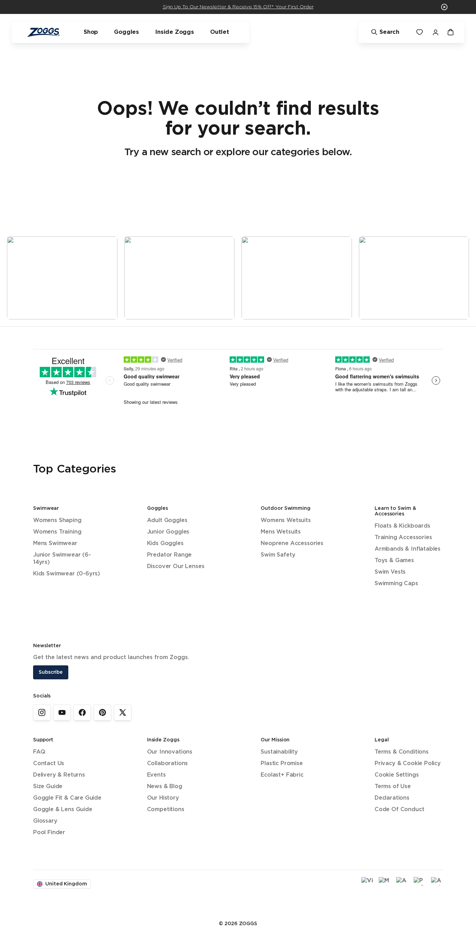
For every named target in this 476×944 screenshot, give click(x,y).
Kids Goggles (165, 543)
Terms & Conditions (402, 752)
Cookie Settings (397, 775)
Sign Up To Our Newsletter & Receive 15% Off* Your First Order (238, 7)
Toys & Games (394, 560)
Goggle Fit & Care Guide (67, 798)
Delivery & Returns (59, 775)
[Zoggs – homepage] (43, 32)
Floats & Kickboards (402, 526)
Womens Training (57, 532)
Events (156, 775)
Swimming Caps (396, 583)
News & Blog (164, 786)
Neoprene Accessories (292, 543)
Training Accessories (403, 537)
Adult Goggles (167, 520)
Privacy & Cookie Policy (408, 763)
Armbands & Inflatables (407, 549)
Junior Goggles (168, 532)
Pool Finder (49, 832)
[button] (444, 7)
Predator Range (169, 555)
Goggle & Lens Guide (62, 809)
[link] (42, 712)
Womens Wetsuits (285, 520)
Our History (163, 798)
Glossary (45, 821)
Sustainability (279, 752)
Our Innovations (169, 752)
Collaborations (167, 763)
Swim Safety (278, 555)
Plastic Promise (281, 763)
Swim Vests (390, 572)
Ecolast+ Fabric (282, 775)
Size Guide (47, 786)
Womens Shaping (57, 520)
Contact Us (48, 763)
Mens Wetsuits (281, 532)
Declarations (392, 798)
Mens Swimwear (55, 543)
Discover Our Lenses (176, 566)
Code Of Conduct (399, 809)
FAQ (39, 752)
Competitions (165, 809)
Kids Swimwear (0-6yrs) (66, 573)
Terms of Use (393, 786)
